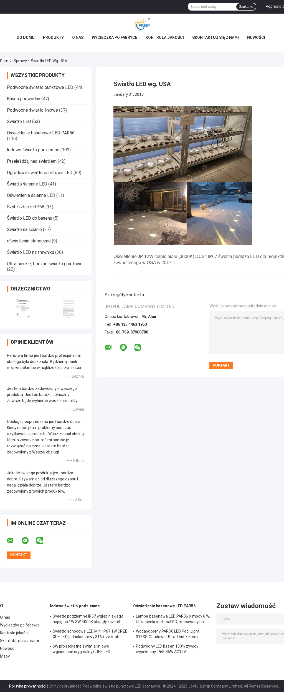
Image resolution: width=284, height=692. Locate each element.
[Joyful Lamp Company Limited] (142, 24)
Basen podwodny (23, 98)
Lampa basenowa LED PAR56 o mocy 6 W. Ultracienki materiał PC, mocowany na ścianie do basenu (173, 620)
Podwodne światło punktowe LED (40, 87)
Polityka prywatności (27, 686)
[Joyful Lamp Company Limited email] (14, 540)
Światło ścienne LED (27, 184)
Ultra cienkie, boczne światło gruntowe (45, 263)
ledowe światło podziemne (33, 149)
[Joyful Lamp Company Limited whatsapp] (29, 540)
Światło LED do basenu (29, 218)
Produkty (53, 37)
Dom (4, 61)
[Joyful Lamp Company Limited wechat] (43, 540)
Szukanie (246, 7)
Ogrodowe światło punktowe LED (39, 172)
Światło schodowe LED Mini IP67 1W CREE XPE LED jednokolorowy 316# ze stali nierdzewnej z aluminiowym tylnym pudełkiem (90, 635)
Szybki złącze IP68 (25, 206)
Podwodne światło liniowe (32, 110)
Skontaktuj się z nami (215, 37)
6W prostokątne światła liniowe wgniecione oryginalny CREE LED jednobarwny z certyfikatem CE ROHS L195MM (86, 650)
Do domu (26, 37)
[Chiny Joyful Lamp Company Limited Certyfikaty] (23, 308)
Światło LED (19, 121)
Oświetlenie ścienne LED (31, 195)
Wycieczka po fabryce (114, 37)
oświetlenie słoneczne (29, 241)
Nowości (256, 37)
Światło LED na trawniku (30, 252)
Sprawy (20, 61)
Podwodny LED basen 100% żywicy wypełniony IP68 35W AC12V (167, 649)
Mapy (5, 656)
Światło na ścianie (24, 229)
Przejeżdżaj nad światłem (32, 161)
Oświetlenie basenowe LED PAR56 (41, 133)
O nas (77, 37)
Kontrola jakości (165, 37)
